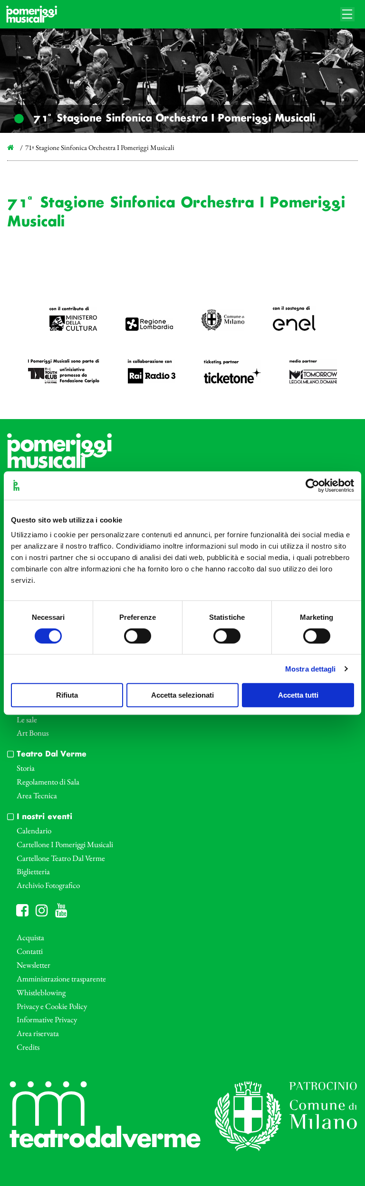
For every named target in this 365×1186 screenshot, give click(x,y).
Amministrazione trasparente (61, 978)
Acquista (30, 937)
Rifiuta (67, 695)
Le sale (27, 719)
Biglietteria (33, 871)
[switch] (137, 636)
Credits (28, 1047)
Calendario (34, 830)
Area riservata (38, 1033)
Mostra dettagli (310, 668)
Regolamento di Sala (48, 781)
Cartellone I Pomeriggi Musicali (65, 844)
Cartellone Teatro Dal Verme (61, 858)
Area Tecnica (37, 795)
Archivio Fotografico (48, 885)
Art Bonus (32, 733)
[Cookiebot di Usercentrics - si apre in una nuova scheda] (312, 485)
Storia (26, 768)
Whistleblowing (41, 992)
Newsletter (33, 965)
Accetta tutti (298, 695)
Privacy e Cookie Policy (52, 1006)
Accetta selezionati (182, 695)
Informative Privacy (47, 1019)
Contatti (30, 951)
